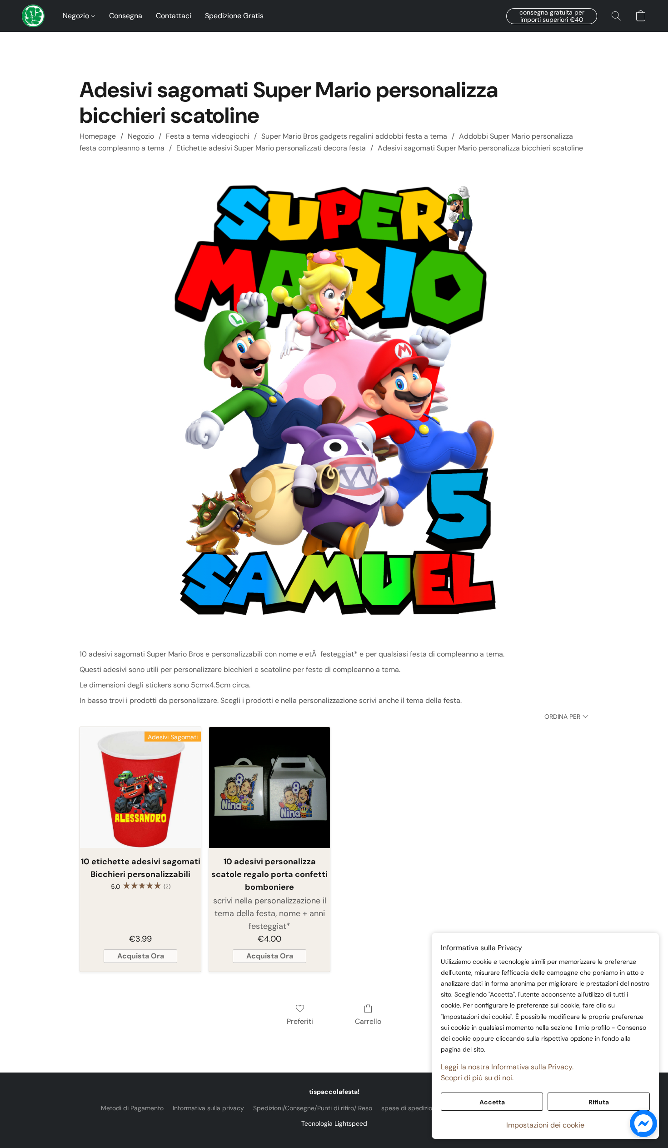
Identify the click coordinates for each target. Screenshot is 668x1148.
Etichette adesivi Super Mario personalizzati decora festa (271, 148)
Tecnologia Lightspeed (334, 1123)
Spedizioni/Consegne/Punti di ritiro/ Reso (312, 1108)
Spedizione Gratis (234, 15)
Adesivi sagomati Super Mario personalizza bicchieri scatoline (480, 148)
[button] (33, 16)
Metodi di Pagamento (132, 1108)
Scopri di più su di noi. (477, 1078)
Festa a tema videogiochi (207, 136)
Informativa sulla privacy (208, 1108)
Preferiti (300, 1021)
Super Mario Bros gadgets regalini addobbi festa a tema (354, 136)
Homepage (98, 136)
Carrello (368, 1021)
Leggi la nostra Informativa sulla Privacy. (507, 1067)
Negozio (77, 15)
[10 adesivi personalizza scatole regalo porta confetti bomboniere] (269, 787)
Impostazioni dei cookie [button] (545, 1125)
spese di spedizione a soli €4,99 (429, 1108)
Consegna (125, 15)
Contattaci (173, 15)
